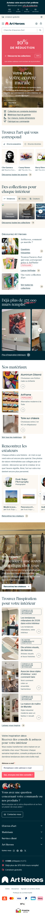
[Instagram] (13, 850)
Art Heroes (8, 844)
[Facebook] (21, 850)
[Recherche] (40, 30)
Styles (24, 199)
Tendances (11, 199)
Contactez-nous (14, 814)
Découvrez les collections (24, 56)
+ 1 (39, 104)
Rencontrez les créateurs (13, 516)
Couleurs (36, 199)
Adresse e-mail (8, 763)
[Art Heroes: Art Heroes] (41, 844)
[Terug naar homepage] (15, 23)
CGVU (7, 889)
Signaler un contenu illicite (30, 889)
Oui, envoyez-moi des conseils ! (18, 775)
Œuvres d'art (9, 826)
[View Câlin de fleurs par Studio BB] (25, 318)
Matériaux (7, 832)
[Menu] (3, 23)
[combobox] (19, 30)
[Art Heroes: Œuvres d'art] (41, 826)
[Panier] (41, 23)
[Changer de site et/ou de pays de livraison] (41, 17)
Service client (9, 838)
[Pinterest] (17, 850)
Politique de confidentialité (22, 893)
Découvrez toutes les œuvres (14, 174)
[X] (25, 850)
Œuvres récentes (34, 144)
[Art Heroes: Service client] (41, 838)
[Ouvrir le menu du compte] (36, 23)
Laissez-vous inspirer (11, 725)
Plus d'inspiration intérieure (14, 355)
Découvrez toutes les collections (16, 222)
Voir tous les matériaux (12, 437)
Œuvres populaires (14, 144)
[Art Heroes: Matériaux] (41, 832)
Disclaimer (15, 889)
